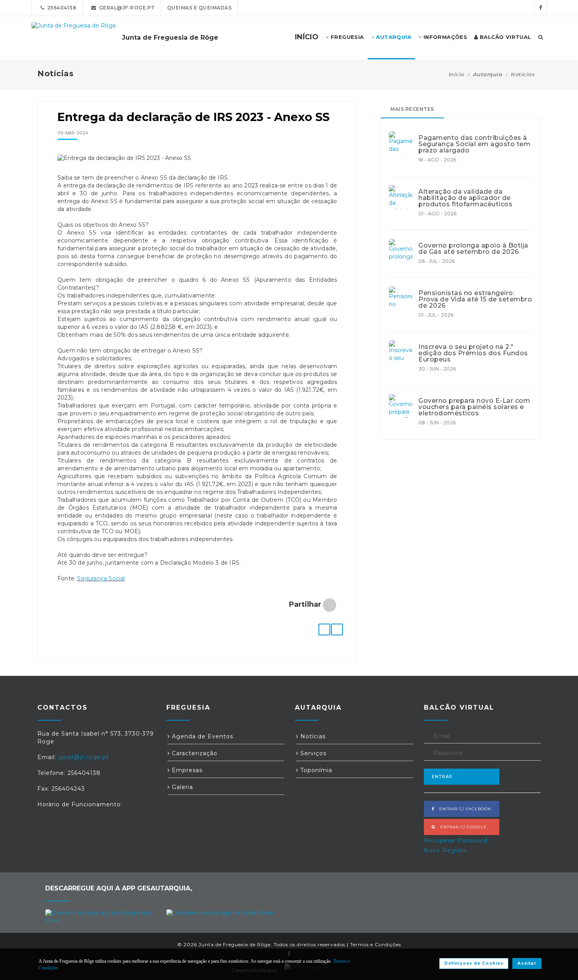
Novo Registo (445, 850)
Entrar (442, 776)
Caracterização (193, 753)
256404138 (60, 8)
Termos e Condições (375, 944)
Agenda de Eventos (201, 736)
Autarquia (392, 37)
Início (456, 74)
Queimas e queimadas (199, 8)
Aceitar (526, 963)
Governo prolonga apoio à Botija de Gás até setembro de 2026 (473, 248)
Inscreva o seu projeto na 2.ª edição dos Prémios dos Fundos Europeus (473, 353)
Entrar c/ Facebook (462, 808)
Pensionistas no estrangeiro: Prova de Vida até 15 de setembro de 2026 (475, 299)
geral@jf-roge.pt (125, 8)
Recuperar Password (456, 840)
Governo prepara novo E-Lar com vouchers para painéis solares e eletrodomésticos (474, 407)
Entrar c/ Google (461, 827)
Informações (444, 37)
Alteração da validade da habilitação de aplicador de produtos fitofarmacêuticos (465, 198)
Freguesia (346, 37)
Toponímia (315, 770)
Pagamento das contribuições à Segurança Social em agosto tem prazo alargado (474, 144)
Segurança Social (101, 578)
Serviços (312, 753)
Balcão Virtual (504, 37)
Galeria (181, 787)
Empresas (186, 770)
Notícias (523, 74)
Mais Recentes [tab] (412, 109)
